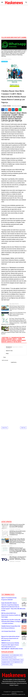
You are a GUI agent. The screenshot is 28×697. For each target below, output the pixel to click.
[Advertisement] (14, 21)
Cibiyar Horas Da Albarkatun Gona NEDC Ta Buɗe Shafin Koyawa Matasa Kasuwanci (17, 314)
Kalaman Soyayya (6, 662)
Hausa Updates (4, 61)
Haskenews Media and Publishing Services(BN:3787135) (13, 694)
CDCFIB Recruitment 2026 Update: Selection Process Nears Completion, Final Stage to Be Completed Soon (17, 533)
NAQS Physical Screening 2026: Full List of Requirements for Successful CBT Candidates (17, 525)
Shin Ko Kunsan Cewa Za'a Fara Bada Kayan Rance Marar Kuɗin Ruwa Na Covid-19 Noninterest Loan (17, 308)
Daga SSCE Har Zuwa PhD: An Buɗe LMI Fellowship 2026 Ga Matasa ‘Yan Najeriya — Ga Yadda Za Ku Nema (11, 621)
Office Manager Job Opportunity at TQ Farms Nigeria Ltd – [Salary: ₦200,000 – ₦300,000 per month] (17, 558)
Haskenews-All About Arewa (17, 691)
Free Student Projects (7, 657)
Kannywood (17, 662)
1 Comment (24, 107)
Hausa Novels (5, 659)
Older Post (23, 427)
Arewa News (16, 655)
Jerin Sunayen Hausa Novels (8, 631)
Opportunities (5, 664)
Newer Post (4, 427)
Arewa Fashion (5, 655)
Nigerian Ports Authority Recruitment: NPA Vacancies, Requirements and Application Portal (10, 638)
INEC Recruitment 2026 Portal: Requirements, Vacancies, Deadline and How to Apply (11, 615)
